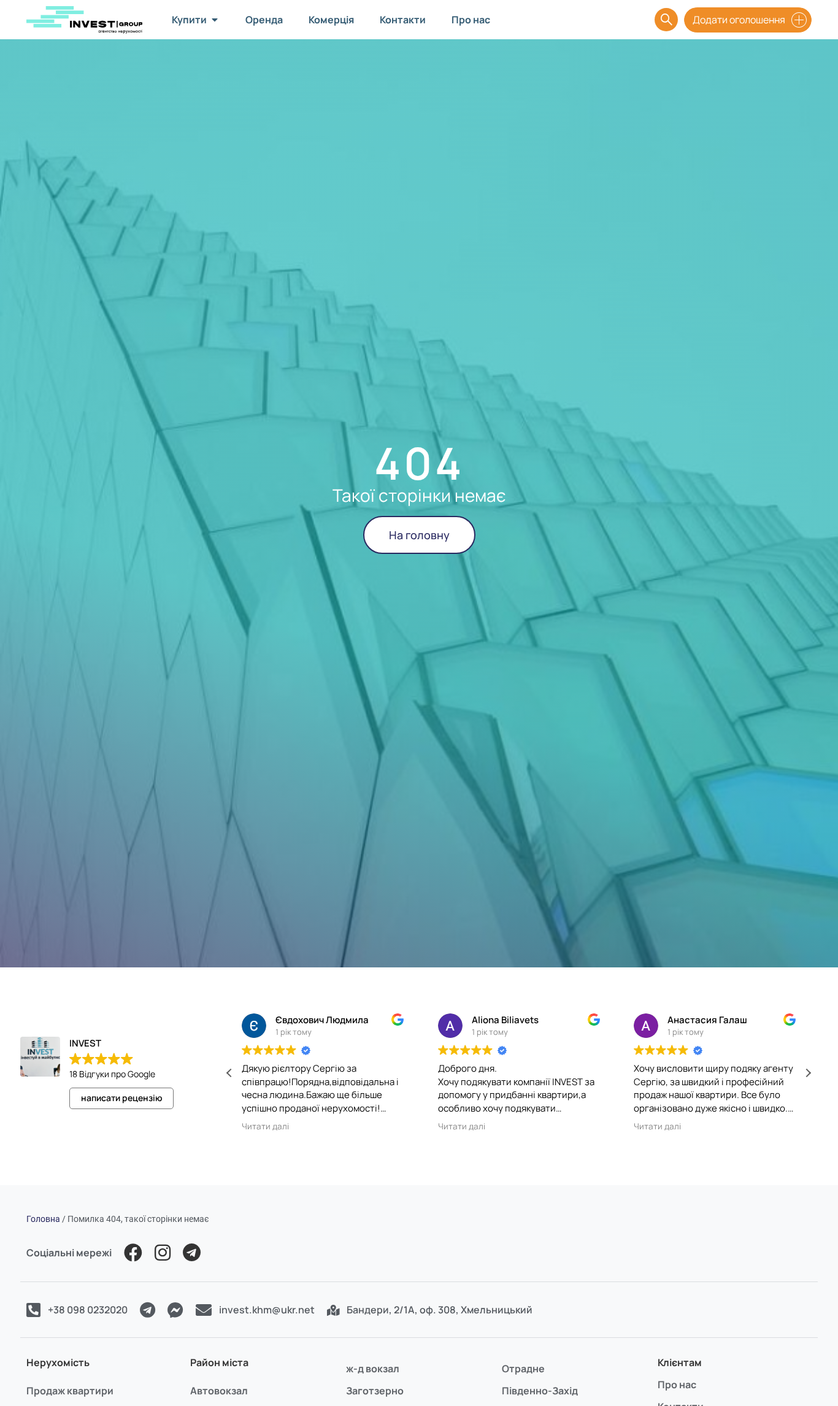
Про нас (677, 1384)
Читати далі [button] (265, 1126)
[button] (808, 1073)
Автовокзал (219, 1390)
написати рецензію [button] (122, 1098)
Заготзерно (375, 1390)
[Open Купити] (215, 19)
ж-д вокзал (372, 1368)
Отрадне (523, 1368)
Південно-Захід (540, 1390)
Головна (43, 1219)
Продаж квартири (69, 1390)
